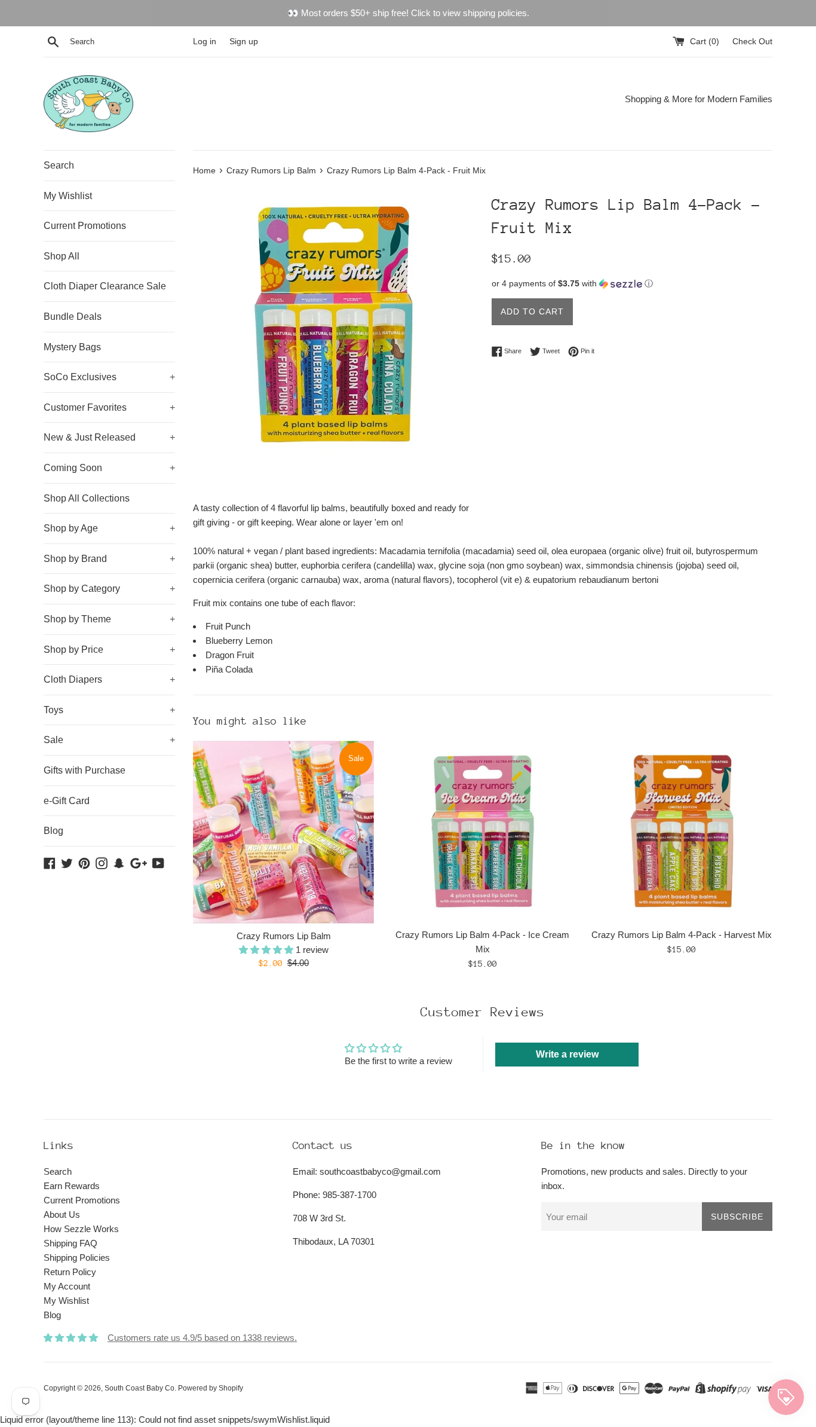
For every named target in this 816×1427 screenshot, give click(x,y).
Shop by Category (109, 588)
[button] (632, 283)
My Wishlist (68, 196)
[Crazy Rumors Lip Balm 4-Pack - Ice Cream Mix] (482, 831)
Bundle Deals (73, 316)
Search (59, 165)
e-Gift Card (67, 801)
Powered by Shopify (210, 1388)
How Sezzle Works (81, 1229)
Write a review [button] (567, 1054)
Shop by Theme (109, 619)
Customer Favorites (109, 407)
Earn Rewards (72, 1186)
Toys (109, 710)
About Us (62, 1214)
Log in (204, 41)
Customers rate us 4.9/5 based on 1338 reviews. (202, 1338)
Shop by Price (109, 649)
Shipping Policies (77, 1257)
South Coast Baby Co (139, 1388)
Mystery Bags (72, 347)
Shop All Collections (87, 498)
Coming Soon (109, 468)
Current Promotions (85, 226)
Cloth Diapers (109, 679)
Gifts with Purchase (84, 770)
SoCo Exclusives (109, 377)
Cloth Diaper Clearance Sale (105, 286)
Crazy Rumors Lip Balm (284, 936)
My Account (67, 1286)
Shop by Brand (109, 559)
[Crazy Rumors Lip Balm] (283, 832)
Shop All (61, 256)
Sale (109, 740)
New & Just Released (109, 437)
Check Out (752, 41)
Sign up (243, 41)
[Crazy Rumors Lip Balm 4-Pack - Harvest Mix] (681, 831)
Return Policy (70, 1272)
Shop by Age (109, 528)
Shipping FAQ (70, 1243)
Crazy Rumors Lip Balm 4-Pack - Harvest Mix (681, 935)
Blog (53, 831)
